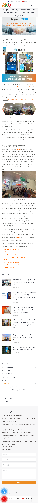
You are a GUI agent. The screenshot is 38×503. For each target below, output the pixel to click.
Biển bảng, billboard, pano (12, 252)
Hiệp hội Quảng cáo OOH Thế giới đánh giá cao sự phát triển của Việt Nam (24, 337)
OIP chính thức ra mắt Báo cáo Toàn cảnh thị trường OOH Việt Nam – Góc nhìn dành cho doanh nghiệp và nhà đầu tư (24, 296)
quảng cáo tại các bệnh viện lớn (20, 87)
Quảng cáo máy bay (10, 254)
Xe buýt (6, 259)
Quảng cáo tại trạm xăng (12, 264)
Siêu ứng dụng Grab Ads (11, 262)
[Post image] (6, 282)
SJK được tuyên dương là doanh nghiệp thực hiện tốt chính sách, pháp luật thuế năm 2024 (23, 309)
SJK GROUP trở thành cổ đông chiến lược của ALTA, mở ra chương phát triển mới (24, 282)
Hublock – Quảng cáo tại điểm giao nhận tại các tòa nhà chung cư (24, 348)
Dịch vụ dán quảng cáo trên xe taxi (15, 257)
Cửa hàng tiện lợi (9, 267)
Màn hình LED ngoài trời (11, 249)
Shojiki (19, 149)
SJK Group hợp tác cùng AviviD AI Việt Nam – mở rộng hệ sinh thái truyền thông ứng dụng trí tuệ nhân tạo (24, 323)
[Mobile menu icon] (35, 5)
